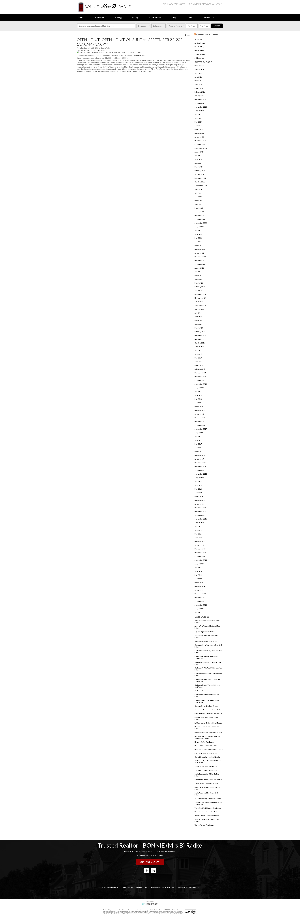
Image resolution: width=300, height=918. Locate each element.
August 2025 (199, 111)
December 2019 (200, 335)
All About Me (155, 17)
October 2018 (200, 380)
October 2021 (200, 264)
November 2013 (200, 598)
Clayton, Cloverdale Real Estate (206, 706)
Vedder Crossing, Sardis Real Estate (208, 799)
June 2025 (198, 118)
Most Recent (199, 66)
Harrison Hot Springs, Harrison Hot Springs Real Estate (207, 737)
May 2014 (198, 575)
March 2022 (199, 245)
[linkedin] (153, 870)
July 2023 (198, 193)
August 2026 (199, 69)
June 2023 (198, 197)
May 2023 (198, 201)
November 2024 (200, 141)
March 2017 (199, 451)
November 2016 (200, 466)
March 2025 (199, 129)
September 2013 (201, 605)
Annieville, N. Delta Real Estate (206, 641)
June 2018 (198, 395)
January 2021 (199, 290)
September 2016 (201, 474)
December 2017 (200, 418)
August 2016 (199, 478)
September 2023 (201, 186)
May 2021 (198, 275)
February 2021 (200, 287)
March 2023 (199, 208)
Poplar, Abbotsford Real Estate (206, 766)
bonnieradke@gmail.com (205, 4)
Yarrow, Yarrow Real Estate (204, 825)
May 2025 (198, 122)
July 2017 (198, 436)
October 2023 (200, 182)
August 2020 (199, 309)
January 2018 (199, 414)
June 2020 (198, 317)
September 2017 (201, 429)
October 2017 (200, 425)
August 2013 (199, 609)
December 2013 (200, 594)
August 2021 (199, 268)
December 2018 (200, 373)
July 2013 (198, 612)
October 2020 (200, 302)
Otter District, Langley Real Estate (207, 757)
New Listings (199, 50)
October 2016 (200, 470)
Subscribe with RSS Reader (207, 34)
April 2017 (198, 448)
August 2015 (199, 523)
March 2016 (199, 496)
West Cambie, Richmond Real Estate (208, 808)
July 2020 (198, 313)
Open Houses (200, 54)
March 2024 (199, 167)
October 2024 (200, 144)
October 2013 (200, 601)
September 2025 (201, 107)
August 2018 (199, 388)
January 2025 (199, 137)
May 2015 (198, 534)
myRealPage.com (150, 904)
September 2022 (201, 223)
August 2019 (199, 347)
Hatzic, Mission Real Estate (204, 742)
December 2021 (200, 257)
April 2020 (198, 324)
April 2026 (198, 84)
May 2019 (198, 358)
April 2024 (198, 163)
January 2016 (199, 504)
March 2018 (199, 407)
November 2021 (200, 260)
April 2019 (198, 362)
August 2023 (199, 189)
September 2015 (201, 519)
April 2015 (198, 538)
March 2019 (199, 365)
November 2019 (200, 339)
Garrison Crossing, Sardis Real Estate (208, 732)
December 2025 (200, 99)
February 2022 (200, 249)
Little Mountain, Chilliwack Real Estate (209, 749)
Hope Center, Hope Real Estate (206, 746)
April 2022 (198, 242)
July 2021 (198, 272)
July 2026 (198, 73)
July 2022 (198, 230)
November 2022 (200, 216)
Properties (99, 17)
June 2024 (198, 159)
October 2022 (200, 219)
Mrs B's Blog (199, 47)
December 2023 (200, 178)
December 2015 (200, 508)
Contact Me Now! (150, 862)
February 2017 (200, 455)
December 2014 (200, 549)
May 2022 (198, 238)
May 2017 (198, 444)
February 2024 (200, 171)
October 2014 (200, 556)
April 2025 (198, 126)
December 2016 (200, 463)
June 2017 (198, 440)
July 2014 (198, 568)
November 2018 (200, 377)
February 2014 (200, 586)
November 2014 (200, 553)
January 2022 (199, 253)
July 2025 (198, 114)
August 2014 (199, 564)
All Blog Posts (200, 43)
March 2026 (199, 88)
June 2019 (198, 354)
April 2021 (198, 279)
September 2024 (201, 148)
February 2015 (200, 541)
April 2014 (198, 579)
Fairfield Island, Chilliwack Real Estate (208, 723)
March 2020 (199, 328)
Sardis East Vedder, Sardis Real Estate (208, 780)
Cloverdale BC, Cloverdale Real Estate (208, 710)
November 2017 (200, 421)
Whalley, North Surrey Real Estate (207, 816)
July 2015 (198, 526)
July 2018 (198, 392)
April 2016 (198, 493)
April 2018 (198, 403)
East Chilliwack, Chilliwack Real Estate (208, 713)
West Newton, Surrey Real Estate (207, 812)
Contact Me (208, 17)
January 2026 (199, 96)
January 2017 (199, 459)
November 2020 (200, 298)
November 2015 (200, 511)
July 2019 (198, 350)
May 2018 (198, 399)
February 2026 (200, 92)
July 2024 (198, 156)
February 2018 (200, 410)
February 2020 (200, 332)
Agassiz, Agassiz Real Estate (205, 632)
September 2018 (201, 384)
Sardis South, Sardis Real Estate (206, 783)
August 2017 (199, 433)
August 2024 (199, 152)
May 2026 (198, 81)
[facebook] (146, 870)
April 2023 (198, 204)
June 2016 (198, 485)
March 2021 (199, 283)
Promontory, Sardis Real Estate (206, 770)
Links (189, 17)
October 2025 (200, 103)
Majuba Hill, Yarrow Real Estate (206, 753)
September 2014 (201, 560)
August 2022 (199, 227)
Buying (118, 17)
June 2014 (198, 571)
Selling (135, 17)
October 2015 (200, 515)
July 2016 (198, 481)
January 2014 (199, 590)
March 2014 (199, 583)
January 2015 (199, 545)
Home (81, 17)
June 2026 (198, 77)
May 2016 (198, 489)
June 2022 (198, 234)
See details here (139, 56)
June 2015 (198, 530)
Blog (174, 17)
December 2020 (200, 294)
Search (217, 26)
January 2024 (199, 174)
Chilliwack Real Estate (203, 691)
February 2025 (200, 133)
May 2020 (198, 320)
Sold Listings (199, 58)
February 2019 (200, 369)
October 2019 (200, 343)
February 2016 (200, 500)
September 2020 (201, 305)
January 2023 (199, 212)
